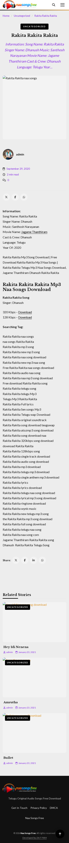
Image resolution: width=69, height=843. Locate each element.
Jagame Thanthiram (34, 232)
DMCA (54, 807)
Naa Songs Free (34, 818)
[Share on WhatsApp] (42, 560)
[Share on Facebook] (24, 560)
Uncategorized (22, 15)
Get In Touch (19, 807)
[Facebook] (15, 197)
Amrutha (10, 702)
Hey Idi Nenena (15, 647)
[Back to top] (60, 834)
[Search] (54, 5)
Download (25, 312)
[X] (6, 197)
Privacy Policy (38, 807)
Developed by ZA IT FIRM (34, 837)
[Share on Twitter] (16, 560)
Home (6, 15)
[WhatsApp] (24, 197)
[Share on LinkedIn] (33, 560)
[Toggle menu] (62, 5)
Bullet (8, 758)
